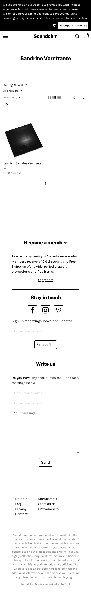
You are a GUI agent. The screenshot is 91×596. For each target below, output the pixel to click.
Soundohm (46, 36)
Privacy (20, 509)
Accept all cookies (73, 25)
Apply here (45, 280)
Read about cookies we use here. (67, 18)
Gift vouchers (48, 509)
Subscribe (45, 344)
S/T (5, 167)
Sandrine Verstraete (28, 163)
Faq (18, 504)
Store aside (46, 504)
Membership (48, 499)
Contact (21, 514)
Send (45, 462)
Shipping (22, 499)
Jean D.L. (8, 163)
